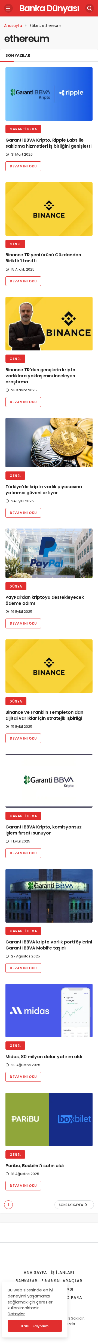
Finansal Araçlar (61, 1280)
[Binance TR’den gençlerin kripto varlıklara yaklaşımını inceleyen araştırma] (49, 323)
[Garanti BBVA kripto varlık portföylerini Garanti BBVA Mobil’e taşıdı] (49, 896)
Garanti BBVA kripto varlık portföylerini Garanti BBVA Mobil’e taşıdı (48, 945)
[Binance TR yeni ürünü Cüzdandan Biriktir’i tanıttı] (49, 209)
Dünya (16, 586)
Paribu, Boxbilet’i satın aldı (34, 1165)
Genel (15, 244)
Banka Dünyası (49, 8)
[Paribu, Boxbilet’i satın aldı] (49, 1119)
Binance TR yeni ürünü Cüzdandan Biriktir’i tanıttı (43, 258)
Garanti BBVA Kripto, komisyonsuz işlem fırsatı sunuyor (43, 830)
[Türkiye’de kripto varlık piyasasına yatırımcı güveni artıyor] (49, 442)
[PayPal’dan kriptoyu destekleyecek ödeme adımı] (49, 553)
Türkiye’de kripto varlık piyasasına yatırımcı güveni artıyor (43, 490)
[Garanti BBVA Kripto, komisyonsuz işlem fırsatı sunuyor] (49, 781)
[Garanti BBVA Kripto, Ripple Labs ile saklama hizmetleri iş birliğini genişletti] (49, 94)
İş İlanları (62, 1272)
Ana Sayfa (35, 1272)
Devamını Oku (23, 166)
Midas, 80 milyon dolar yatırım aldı (43, 1056)
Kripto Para (68, 1297)
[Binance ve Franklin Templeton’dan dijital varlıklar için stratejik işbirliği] (49, 666)
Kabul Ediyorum (34, 1326)
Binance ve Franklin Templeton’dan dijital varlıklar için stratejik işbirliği (44, 715)
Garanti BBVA (23, 129)
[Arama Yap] (89, 8)
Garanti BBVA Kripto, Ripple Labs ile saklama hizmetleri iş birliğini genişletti (48, 143)
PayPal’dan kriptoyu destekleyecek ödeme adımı (44, 600)
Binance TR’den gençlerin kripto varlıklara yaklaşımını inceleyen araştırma (40, 376)
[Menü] (8, 8)
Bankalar (27, 1280)
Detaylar (16, 1314)
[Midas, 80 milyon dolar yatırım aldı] (49, 1010)
